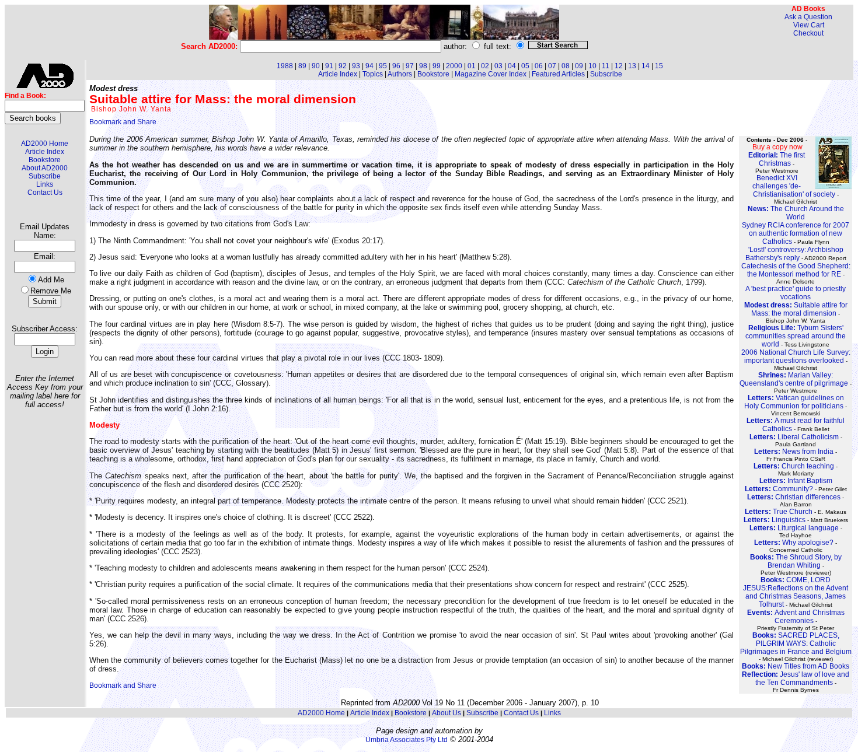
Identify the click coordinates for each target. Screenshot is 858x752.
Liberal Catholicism (794, 437)
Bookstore (45, 160)
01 (472, 66)
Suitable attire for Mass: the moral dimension (795, 309)
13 (632, 66)
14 (645, 66)
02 (485, 66)
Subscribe (45, 176)
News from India (793, 451)
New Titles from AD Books (795, 666)
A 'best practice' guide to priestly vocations (795, 293)
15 (659, 66)
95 (383, 66)
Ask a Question (808, 17)
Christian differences (793, 497)
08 (565, 66)
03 (498, 66)
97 (410, 66)
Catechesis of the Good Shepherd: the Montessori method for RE (795, 270)
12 (619, 66)
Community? (779, 489)
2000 (454, 66)
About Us (446, 713)
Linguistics (774, 520)
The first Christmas (776, 159)
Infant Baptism (795, 481)
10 (592, 66)
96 (396, 66)
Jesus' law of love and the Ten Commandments (795, 678)
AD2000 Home (44, 143)
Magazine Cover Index (490, 74)
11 (605, 66)
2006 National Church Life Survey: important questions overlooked (795, 356)
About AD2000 (45, 168)
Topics (372, 74)
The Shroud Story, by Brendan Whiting (796, 561)
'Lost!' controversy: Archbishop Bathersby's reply (794, 254)
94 (369, 66)
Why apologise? (793, 542)
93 (356, 66)
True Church (778, 512)
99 (437, 66)
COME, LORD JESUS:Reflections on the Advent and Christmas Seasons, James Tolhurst (795, 592)
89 (302, 66)
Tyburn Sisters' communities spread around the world (795, 336)
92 (343, 66)
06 (539, 66)
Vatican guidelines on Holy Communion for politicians (794, 402)
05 (525, 66)
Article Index (44, 152)
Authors (400, 74)
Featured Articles (558, 74)
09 (579, 66)
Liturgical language (794, 528)
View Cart (808, 25)
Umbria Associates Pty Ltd (406, 740)
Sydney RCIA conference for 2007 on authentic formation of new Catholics (795, 233)
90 (316, 66)
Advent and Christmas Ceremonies (796, 616)
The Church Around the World (796, 213)
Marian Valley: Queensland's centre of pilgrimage (794, 379)
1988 (285, 66)
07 (552, 66)
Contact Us (44, 192)
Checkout (808, 33)
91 (329, 66)
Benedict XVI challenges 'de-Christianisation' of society (793, 186)
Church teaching (794, 466)
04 (512, 66)
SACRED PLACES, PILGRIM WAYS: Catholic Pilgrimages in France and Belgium (796, 643)
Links (44, 184)
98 (423, 66)
